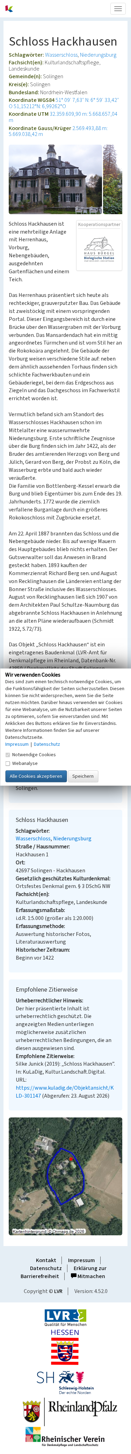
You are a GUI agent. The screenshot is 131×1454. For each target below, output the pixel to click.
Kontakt (46, 1260)
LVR (58, 1291)
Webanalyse (25, 763)
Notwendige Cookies (34, 754)
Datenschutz (46, 1268)
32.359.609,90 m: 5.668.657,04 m (63, 117)
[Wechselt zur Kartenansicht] (65, 1176)
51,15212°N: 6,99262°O (40, 106)
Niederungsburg (98, 55)
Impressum (81, 1260)
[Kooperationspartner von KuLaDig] (99, 249)
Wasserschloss (61, 55)
